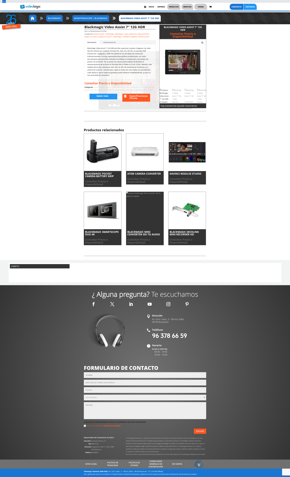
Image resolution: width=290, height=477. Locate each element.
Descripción (91, 42)
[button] (202, 43)
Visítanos (250, 7)
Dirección (157, 315)
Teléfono (157, 329)
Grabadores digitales (129, 37)
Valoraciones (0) (109, 42)
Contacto (237, 7)
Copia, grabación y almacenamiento (136, 34)
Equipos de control (91, 37)
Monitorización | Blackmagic (104, 34)
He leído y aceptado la (104, 426)
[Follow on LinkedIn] (131, 304)
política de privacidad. (112, 426)
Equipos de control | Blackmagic (110, 37)
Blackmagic (119, 34)
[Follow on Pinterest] (187, 304)
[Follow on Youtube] (150, 304)
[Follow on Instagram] (168, 304)
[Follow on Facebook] (93, 304)
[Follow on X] (112, 304)
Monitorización (143, 37)
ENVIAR (200, 431)
